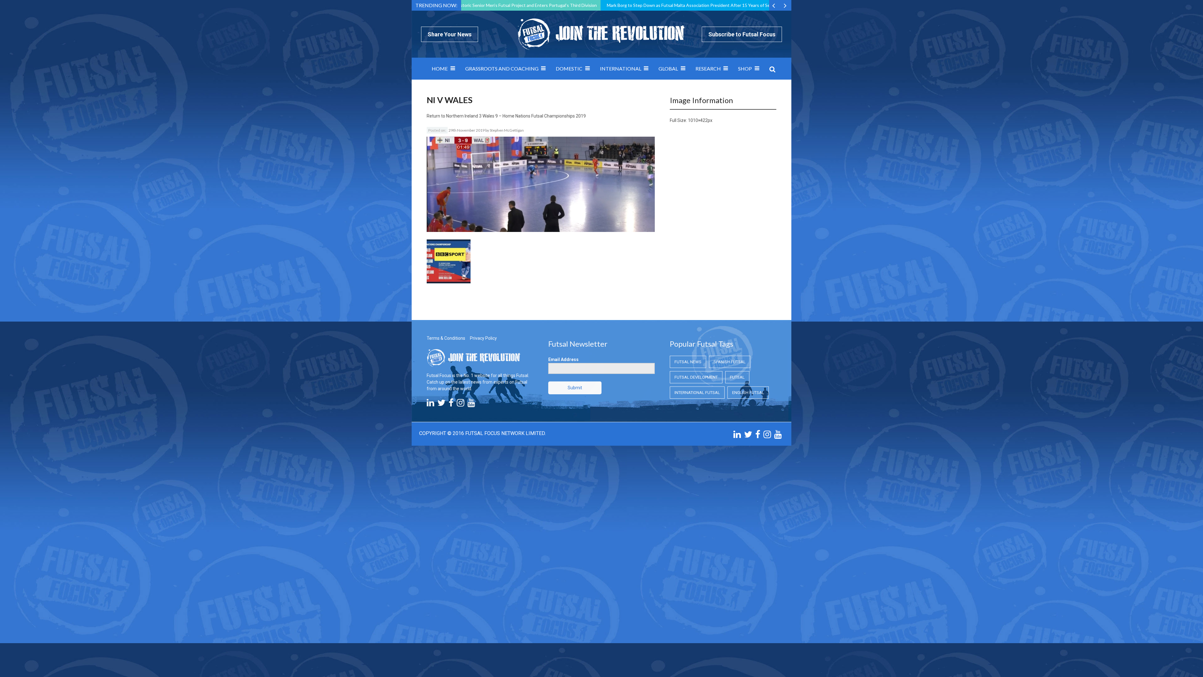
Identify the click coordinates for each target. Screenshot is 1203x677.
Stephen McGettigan (507, 130)
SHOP (745, 68)
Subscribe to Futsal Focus (741, 34)
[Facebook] (451, 404)
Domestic (569, 68)
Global (668, 68)
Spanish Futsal (730, 361)
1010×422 (698, 120)
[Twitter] (441, 404)
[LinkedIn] (430, 404)
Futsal (737, 377)
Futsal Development (696, 377)
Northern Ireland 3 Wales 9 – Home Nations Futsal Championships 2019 (516, 115)
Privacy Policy (483, 338)
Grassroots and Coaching (502, 68)
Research (708, 68)
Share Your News (449, 34)
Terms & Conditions (446, 338)
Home (440, 68)
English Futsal (748, 392)
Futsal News (687, 361)
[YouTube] (471, 404)
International (620, 68)
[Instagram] (460, 404)
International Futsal (697, 392)
